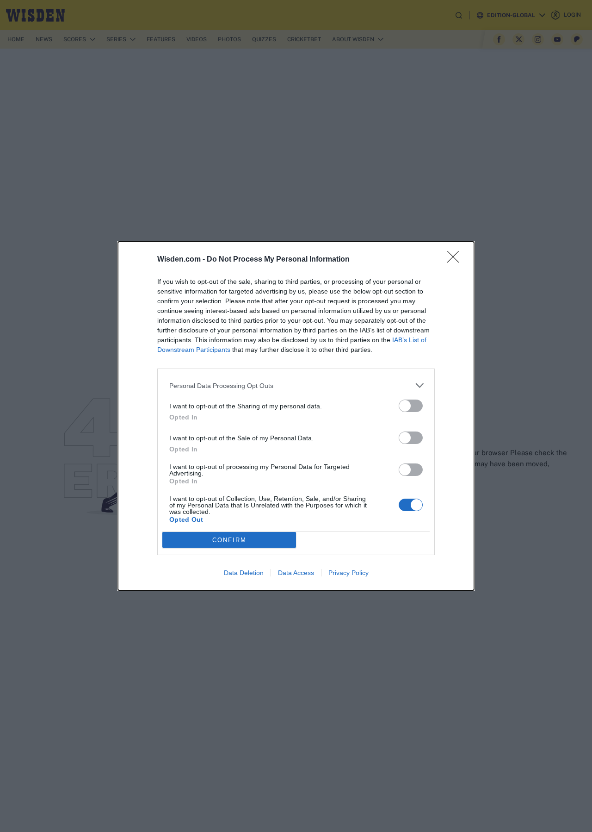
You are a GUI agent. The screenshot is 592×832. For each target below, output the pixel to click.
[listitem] (296, 385)
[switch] (411, 406)
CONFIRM (229, 540)
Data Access (296, 572)
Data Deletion (244, 572)
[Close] (456, 260)
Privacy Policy (348, 572)
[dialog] (296, 416)
